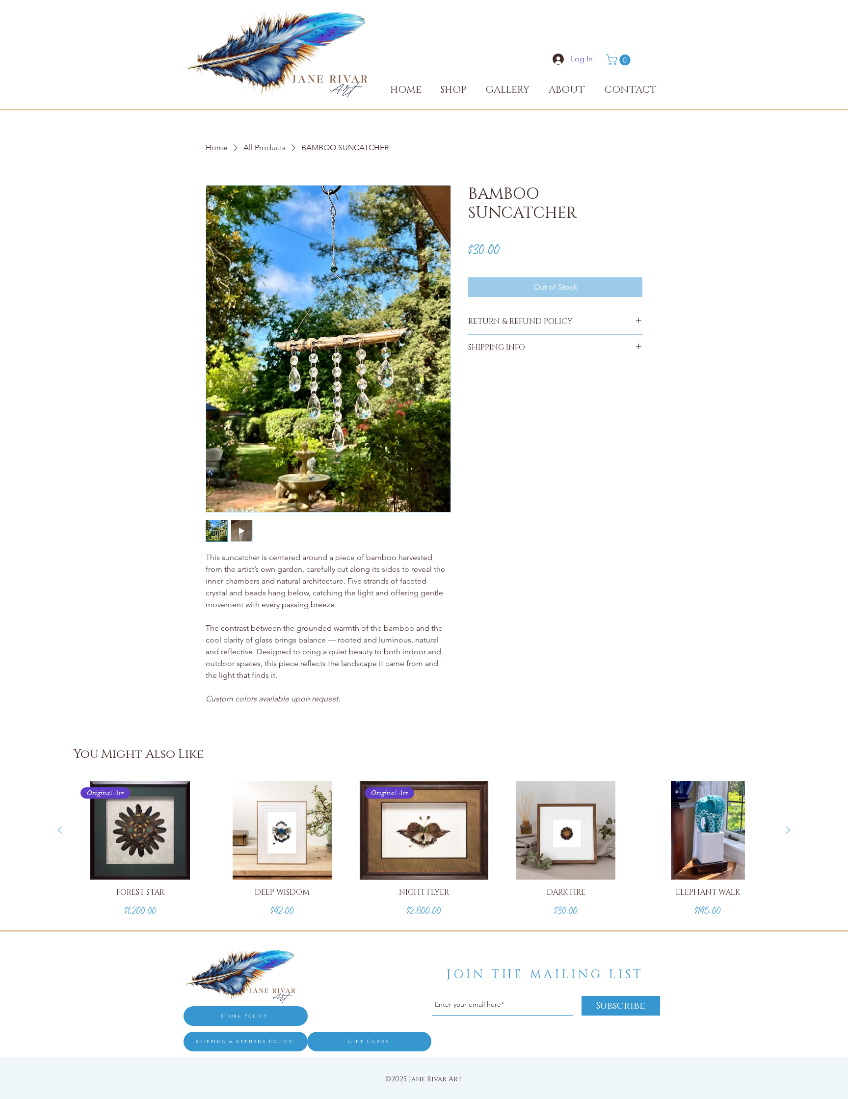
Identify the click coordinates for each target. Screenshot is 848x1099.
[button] (619, 59)
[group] (424, 855)
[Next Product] (788, 830)
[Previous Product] (60, 830)
